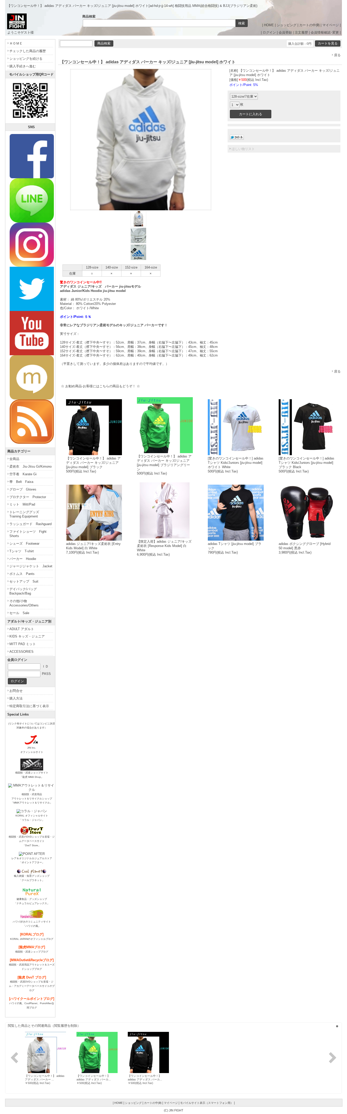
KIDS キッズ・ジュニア (27, 636)
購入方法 (16, 698)
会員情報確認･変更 (325, 32)
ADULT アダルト (21, 629)
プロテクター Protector (27, 497)
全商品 (14, 459)
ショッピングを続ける (25, 59)
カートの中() (309, 25)
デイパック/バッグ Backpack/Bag (24, 591)
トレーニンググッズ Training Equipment (25, 514)
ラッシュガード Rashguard (30, 524)
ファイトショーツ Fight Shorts (27, 534)
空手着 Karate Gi (23, 474)
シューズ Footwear (24, 543)
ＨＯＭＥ (16, 43)
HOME (269, 25)
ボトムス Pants (22, 574)
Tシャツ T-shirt (21, 551)
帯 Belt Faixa (21, 482)
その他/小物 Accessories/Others (24, 603)
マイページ (330, 25)
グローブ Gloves (22, 489)
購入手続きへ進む (22, 66)
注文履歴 (301, 32)
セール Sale (19, 613)
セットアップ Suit (23, 581)
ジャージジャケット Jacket (30, 566)
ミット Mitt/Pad (22, 504)
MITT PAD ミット (22, 644)
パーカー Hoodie (22, 559)
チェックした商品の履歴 (27, 51)
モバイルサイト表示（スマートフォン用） (206, 1102)
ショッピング (286, 25)
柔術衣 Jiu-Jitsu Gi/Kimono (30, 466)
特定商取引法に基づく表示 (29, 706)
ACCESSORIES (21, 651)
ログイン (269, 32)
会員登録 (285, 32)
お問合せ (16, 691)
